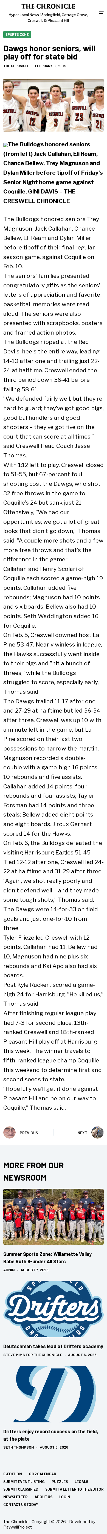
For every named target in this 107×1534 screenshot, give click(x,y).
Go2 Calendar (42, 1474)
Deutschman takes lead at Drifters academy (53, 1346)
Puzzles (60, 1482)
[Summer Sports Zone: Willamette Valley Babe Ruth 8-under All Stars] (53, 1217)
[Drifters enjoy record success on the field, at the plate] (53, 1394)
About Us (43, 1497)
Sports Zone (17, 34)
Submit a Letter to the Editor (74, 1489)
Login (64, 1497)
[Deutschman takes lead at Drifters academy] (53, 1309)
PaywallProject (17, 1527)
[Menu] (101, 11)
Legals (81, 1482)
